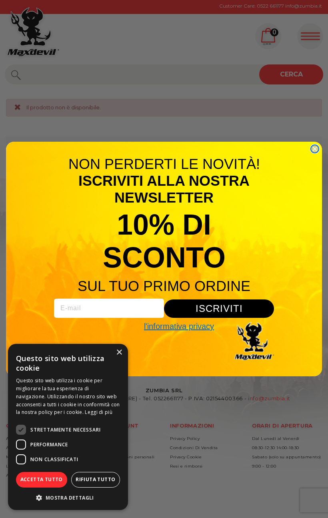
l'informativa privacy (179, 326)
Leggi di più (98, 412)
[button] (68, 497)
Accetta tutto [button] (41, 479)
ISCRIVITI (219, 308)
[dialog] (68, 427)
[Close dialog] (315, 149)
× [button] (119, 352)
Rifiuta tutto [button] (95, 479)
